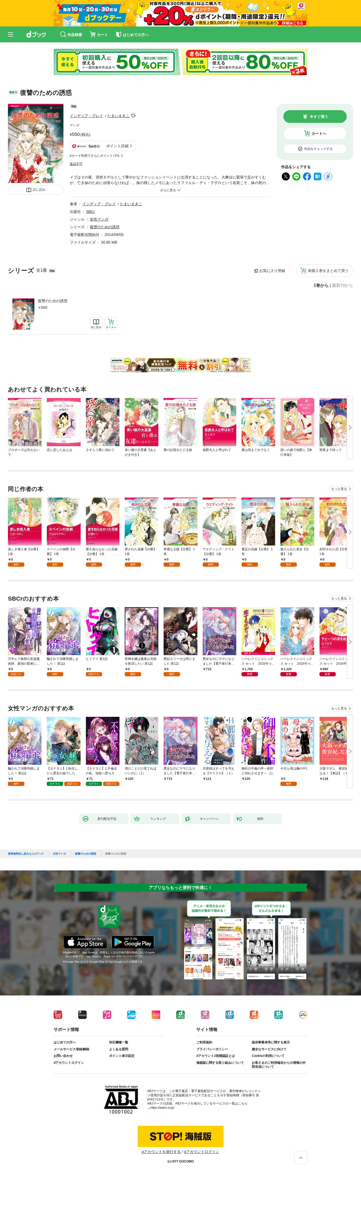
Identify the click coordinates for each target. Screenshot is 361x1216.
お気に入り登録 (272, 271)
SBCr (90, 211)
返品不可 (76, 164)
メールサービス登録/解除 (71, 1049)
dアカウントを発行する (161, 1152)
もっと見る (339, 489)
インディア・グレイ (86, 116)
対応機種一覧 (118, 1042)
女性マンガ (99, 219)
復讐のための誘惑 (52, 301)
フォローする (133, 115)
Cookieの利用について (268, 1056)
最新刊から (342, 285)
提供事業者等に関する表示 (271, 1042)
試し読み (39, 189)
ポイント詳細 (117, 146)
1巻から (321, 285)
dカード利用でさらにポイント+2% (94, 156)
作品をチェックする (318, 149)
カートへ (319, 133)
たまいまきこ (118, 116)
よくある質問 (118, 1049)
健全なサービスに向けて (269, 1049)
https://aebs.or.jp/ (162, 1108)
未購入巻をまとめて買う (328, 271)
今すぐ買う (319, 116)
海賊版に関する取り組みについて (220, 1063)
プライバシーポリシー (212, 1049)
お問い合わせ (63, 1056)
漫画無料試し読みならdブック (26, 853)
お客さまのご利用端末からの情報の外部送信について (279, 1065)
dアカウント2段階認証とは (215, 1056)
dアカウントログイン (69, 1063)
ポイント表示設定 (122, 1056)
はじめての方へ (65, 1042)
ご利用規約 (204, 1042)
